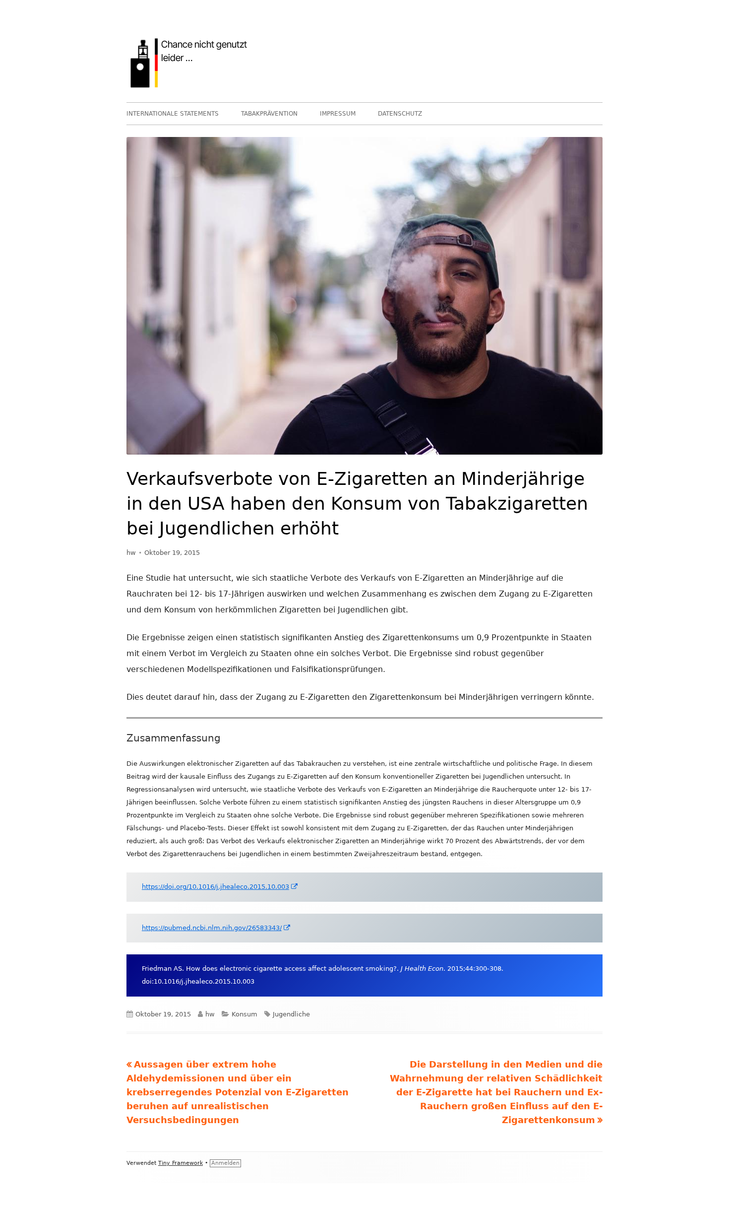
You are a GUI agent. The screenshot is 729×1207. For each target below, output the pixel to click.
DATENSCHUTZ (400, 113)
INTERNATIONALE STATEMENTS (172, 113)
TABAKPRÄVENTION (269, 113)
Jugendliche (291, 1014)
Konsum (244, 1014)
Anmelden (225, 1163)
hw (131, 552)
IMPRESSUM (338, 113)
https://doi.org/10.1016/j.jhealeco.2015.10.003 (220, 886)
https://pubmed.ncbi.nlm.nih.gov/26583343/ (216, 928)
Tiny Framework (180, 1163)
